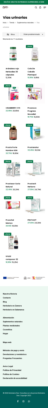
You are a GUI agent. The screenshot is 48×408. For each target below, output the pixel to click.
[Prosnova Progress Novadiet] (35, 93)
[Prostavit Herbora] (35, 169)
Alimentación (8, 318)
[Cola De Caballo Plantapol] (35, 54)
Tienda (11, 23)
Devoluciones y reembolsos (15, 354)
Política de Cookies (11, 374)
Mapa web (7, 342)
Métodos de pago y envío (13, 350)
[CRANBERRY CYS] (13, 93)
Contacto (7, 298)
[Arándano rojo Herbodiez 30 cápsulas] (13, 54)
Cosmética (7, 330)
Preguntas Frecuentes (12, 358)
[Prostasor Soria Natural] (13, 169)
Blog (5, 302)
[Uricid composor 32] (13, 242)
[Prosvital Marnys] (13, 205)
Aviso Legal (8, 366)
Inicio (4, 23)
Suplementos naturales (25, 23)
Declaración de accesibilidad (15, 378)
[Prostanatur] (35, 133)
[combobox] (32, 34)
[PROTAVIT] (35, 205)
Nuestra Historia (10, 294)
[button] (45, 7)
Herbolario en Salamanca (13, 310)
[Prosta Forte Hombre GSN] (13, 133)
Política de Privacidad (12, 370)
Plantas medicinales (11, 326)
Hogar (5, 333)
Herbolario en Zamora (12, 306)
